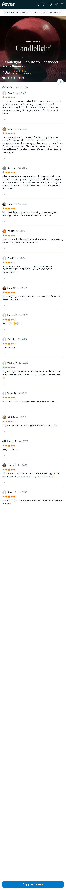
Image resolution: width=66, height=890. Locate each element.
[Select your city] (43, 4)
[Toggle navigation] (62, 4)
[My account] (56, 4)
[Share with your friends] (60, 82)
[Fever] (8, 4)
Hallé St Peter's (15, 77)
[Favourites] (50, 4)
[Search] (37, 4)
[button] (33, 884)
